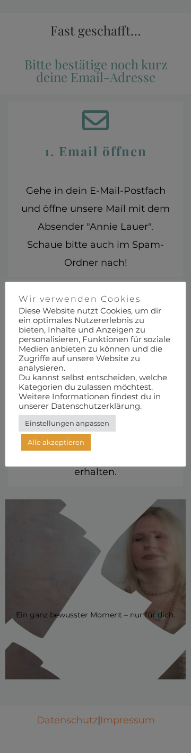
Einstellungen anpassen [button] (67, 423)
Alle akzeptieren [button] (56, 442)
